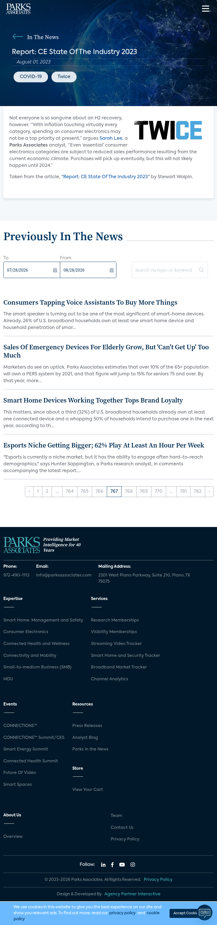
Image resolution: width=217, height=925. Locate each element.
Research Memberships (115, 620)
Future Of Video (19, 773)
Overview (13, 837)
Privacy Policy (125, 839)
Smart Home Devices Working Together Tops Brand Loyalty (93, 400)
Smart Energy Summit (25, 749)
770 (158, 491)
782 (197, 491)
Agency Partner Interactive (132, 894)
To (5, 258)
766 (99, 491)
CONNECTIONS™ (20, 726)
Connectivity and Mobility (29, 656)
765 (84, 491)
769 (144, 491)
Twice (64, 77)
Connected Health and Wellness (36, 644)
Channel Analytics (109, 679)
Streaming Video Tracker (116, 644)
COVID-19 (31, 77)
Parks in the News (90, 749)
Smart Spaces (17, 785)
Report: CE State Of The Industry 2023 (105, 177)
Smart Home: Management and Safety (43, 620)
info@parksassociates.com (64, 575)
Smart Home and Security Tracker (125, 656)
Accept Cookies (186, 913)
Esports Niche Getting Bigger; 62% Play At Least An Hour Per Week (103, 445)
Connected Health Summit (30, 761)
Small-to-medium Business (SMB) (37, 667)
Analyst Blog (85, 738)
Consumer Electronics (25, 632)
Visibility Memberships (114, 632)
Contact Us (122, 828)
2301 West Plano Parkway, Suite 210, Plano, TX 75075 (144, 578)
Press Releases (87, 726)
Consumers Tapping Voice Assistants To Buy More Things (90, 302)
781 (183, 491)
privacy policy (122, 913)
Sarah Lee (110, 138)
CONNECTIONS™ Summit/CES (33, 738)
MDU (8, 679)
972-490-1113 (16, 575)
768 (129, 491)
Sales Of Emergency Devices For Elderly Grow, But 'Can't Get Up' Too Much (106, 351)
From (65, 258)
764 (70, 491)
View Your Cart (87, 790)
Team (116, 816)
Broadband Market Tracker (119, 667)
